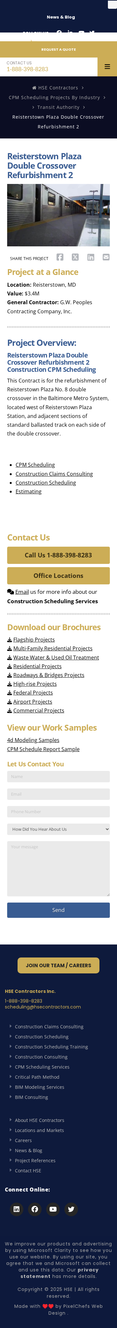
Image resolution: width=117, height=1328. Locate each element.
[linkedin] (70, 32)
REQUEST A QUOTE (58, 49)
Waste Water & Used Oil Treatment (56, 657)
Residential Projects (37, 666)
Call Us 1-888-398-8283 (58, 555)
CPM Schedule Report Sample (43, 749)
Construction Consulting (41, 1057)
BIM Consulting (31, 1097)
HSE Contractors (57, 88)
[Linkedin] (16, 1209)
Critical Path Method (37, 1077)
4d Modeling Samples (33, 740)
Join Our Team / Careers (58, 965)
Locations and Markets (39, 1130)
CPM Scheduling (35, 464)
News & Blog (61, 17)
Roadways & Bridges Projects (48, 675)
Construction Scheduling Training (51, 1047)
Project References (35, 1160)
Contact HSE (28, 1170)
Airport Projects (32, 701)
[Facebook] (59, 32)
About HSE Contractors (39, 1120)
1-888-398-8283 (27, 66)
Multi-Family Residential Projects (53, 648)
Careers (23, 1140)
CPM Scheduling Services (42, 1067)
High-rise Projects (35, 683)
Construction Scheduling (46, 482)
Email (22, 591)
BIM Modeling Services (39, 1087)
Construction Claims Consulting (54, 473)
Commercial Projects (38, 710)
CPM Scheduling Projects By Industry (54, 97)
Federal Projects (33, 692)
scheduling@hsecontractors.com (43, 1007)
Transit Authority (58, 107)
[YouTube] (81, 32)
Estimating (29, 491)
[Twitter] (92, 32)
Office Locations (58, 575)
